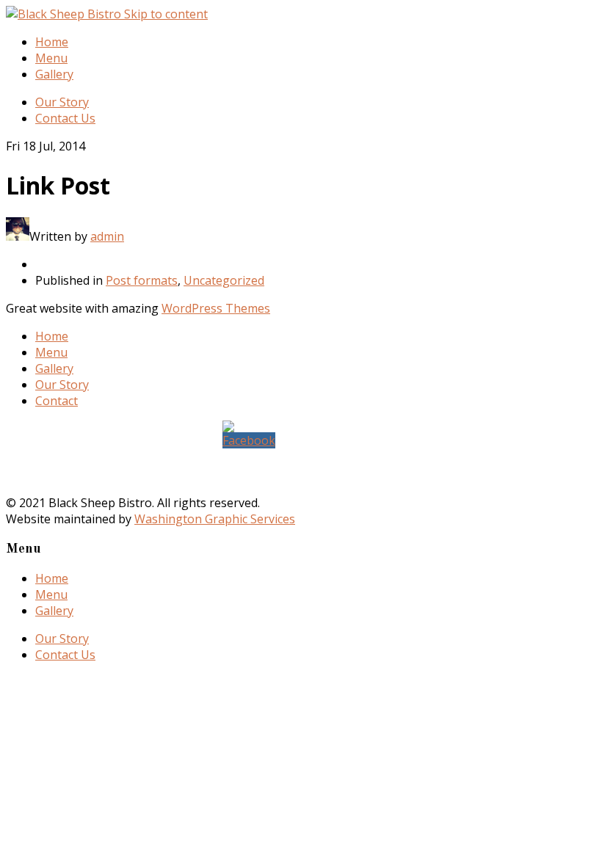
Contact (56, 401)
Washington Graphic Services (214, 519)
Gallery (54, 74)
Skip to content (166, 14)
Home (51, 42)
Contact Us (65, 118)
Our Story (62, 102)
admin (107, 236)
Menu (51, 58)
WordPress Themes (216, 308)
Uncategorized (224, 280)
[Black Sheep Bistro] (65, 14)
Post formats (142, 280)
